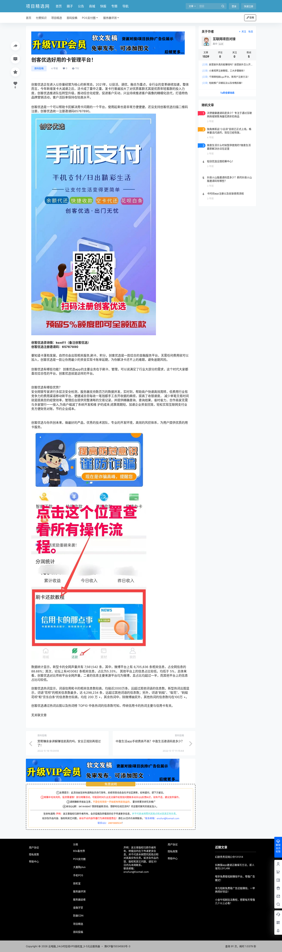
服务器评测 (110, 17)
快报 (103, 6)
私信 (250, 31)
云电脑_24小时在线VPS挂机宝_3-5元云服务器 (74, 946)
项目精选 (78, 923)
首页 (59, 6)
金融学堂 (78, 907)
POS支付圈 (89, 17)
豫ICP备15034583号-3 (117, 946)
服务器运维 (79, 899)
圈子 (70, 6)
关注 (244, 31)
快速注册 (248, 6)
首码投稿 (39, 68)
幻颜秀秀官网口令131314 (229, 856)
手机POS (78, 875)
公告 (81, 6)
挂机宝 (77, 883)
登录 (234, 6)
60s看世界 (79, 850)
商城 (92, 6)
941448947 (85, 806)
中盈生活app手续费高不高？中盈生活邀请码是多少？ (150, 741)
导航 (125, 6)
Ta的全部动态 (227, 92)
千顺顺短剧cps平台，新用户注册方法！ (226, 76)
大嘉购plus (79, 867)
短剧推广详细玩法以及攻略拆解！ (223, 83)
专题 (114, 6)
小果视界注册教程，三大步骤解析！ (224, 70)
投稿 (251, 17)
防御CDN (78, 915)
